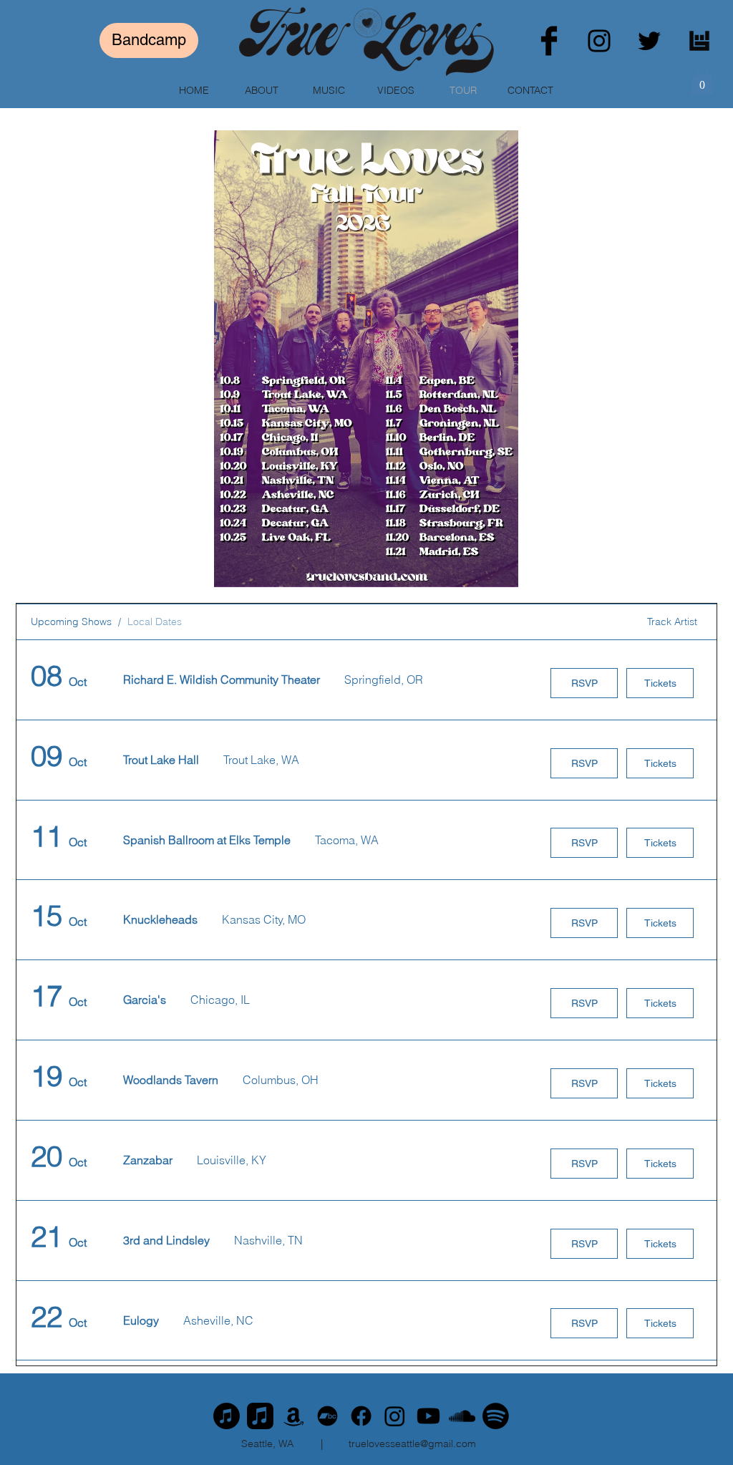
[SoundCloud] (462, 1416)
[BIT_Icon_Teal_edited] (699, 41)
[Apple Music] (226, 1416)
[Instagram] (599, 41)
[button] (702, 80)
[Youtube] (428, 1416)
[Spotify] (495, 1416)
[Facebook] (549, 41)
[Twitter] (649, 41)
